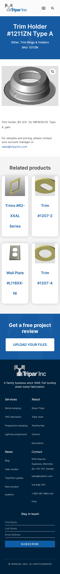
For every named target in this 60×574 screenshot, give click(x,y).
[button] (43, 8)
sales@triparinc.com (14, 146)
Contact (37, 451)
